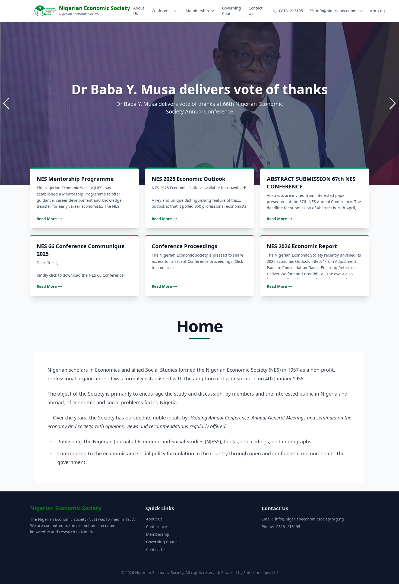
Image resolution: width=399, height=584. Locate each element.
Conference (162, 10)
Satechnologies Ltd (260, 572)
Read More (47, 218)
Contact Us (255, 10)
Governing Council (231, 10)
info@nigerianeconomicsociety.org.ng (309, 519)
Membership (197, 10)
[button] (392, 103)
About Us (138, 10)
